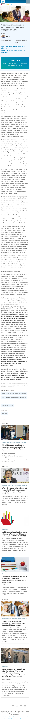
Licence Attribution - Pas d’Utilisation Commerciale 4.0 (15, 716)
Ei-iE (2, 1)
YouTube (13, 706)
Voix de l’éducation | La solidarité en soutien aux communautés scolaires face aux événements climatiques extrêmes (15, 443)
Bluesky (21, 706)
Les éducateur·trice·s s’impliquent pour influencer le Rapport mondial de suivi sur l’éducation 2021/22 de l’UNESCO (15, 529)
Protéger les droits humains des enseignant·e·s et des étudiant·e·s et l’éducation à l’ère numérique (15, 620)
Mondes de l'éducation (7, 5)
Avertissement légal (6, 718)
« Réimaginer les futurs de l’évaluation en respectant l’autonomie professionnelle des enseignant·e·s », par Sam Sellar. (15, 575)
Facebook (5, 706)
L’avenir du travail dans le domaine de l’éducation (14, 397)
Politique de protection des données (19, 718)
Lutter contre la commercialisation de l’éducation (14, 393)
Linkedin (25, 706)
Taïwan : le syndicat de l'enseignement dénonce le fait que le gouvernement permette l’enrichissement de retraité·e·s (15, 485)
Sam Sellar (4, 413)
